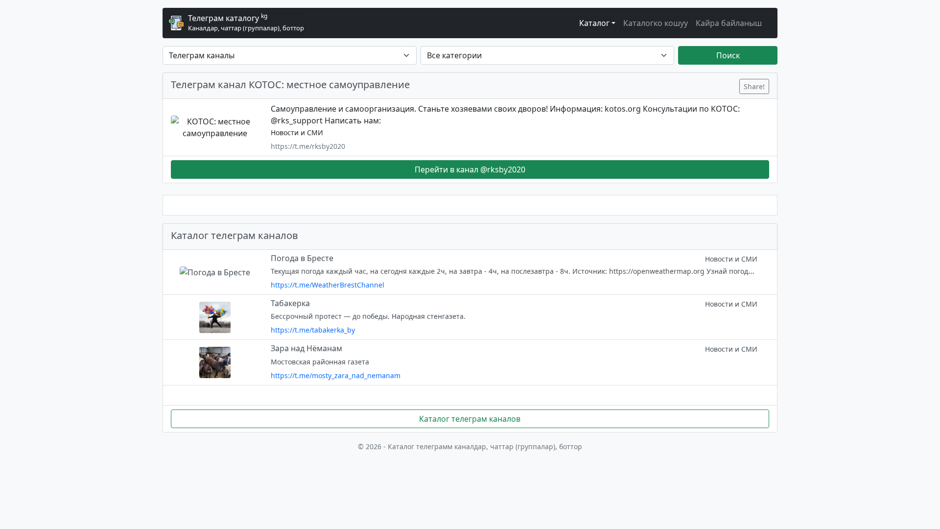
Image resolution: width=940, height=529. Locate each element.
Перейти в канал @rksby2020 (470, 169)
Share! (754, 86)
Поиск (728, 55)
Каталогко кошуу (655, 23)
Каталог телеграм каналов (469, 418)
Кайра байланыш (729, 23)
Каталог (594, 23)
